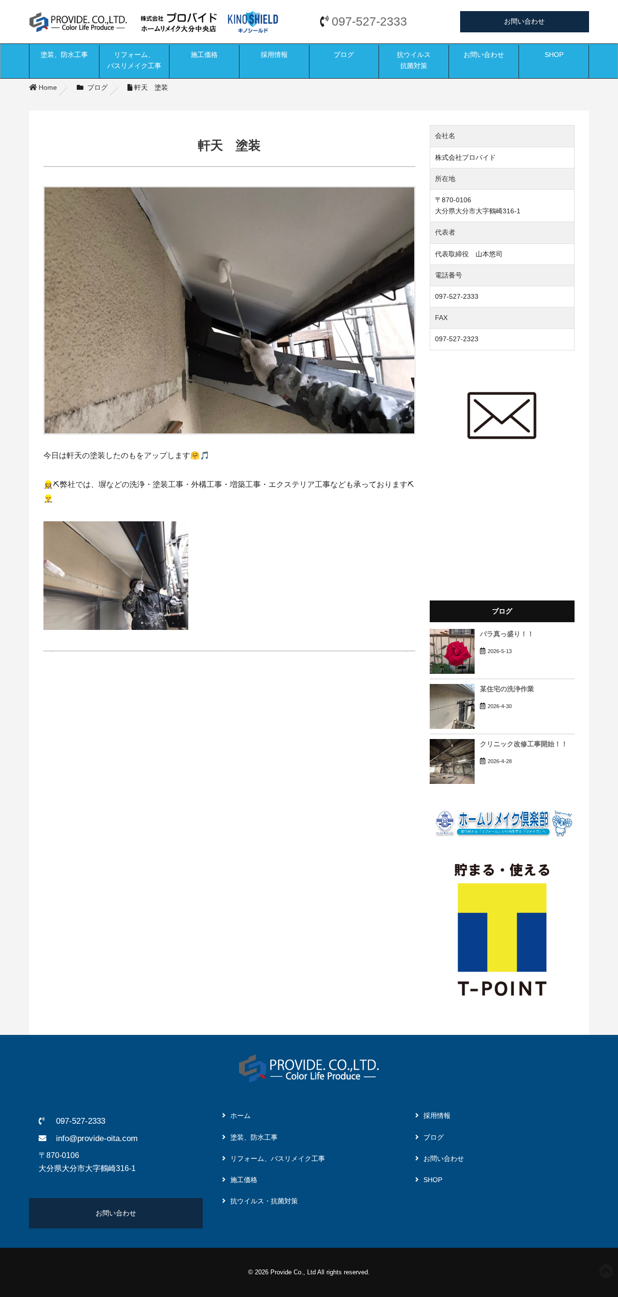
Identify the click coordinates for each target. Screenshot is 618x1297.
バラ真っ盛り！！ (507, 634)
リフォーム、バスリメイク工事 (134, 60)
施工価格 (204, 54)
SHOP (554, 54)
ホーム (240, 1115)
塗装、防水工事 (64, 54)
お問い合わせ (524, 21)
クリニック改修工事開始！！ (524, 744)
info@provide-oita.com (97, 1138)
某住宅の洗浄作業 (507, 689)
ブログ (344, 54)
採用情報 (274, 54)
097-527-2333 (369, 21)
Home (47, 87)
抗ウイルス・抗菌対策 (264, 1201)
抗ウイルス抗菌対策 (414, 60)
